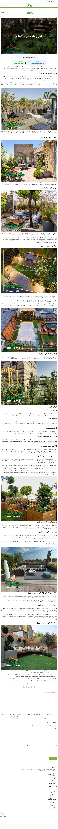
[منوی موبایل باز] (56, 5)
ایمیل (27, 745)
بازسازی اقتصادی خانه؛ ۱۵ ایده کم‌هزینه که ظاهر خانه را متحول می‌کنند (43, 716)
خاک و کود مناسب (10, 439)
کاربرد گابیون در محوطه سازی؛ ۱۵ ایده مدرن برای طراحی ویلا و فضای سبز (15, 716)
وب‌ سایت (55, 751)
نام (56, 745)
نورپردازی (38, 132)
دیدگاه (55, 729)
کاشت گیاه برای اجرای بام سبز (47, 449)
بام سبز (41, 459)
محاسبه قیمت (50, 1)
